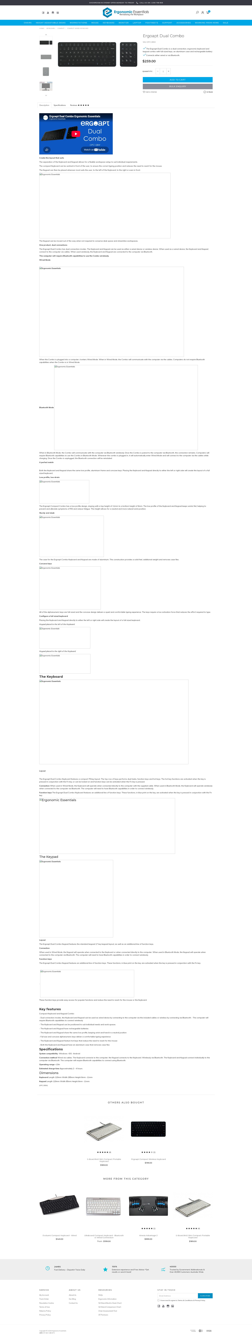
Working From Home (207, 23)
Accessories (184, 23)
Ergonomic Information (107, 1299)
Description (44, 105)
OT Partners (103, 1315)
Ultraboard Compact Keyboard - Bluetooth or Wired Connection (104, 1236)
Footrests (151, 23)
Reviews (74, 105)
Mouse (95, 23)
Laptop (137, 23)
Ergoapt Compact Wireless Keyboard (148, 1159)
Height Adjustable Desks (51, 23)
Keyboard (108, 23)
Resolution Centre (46, 1303)
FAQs (100, 1295)
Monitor (124, 23)
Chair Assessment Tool (107, 1311)
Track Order (44, 1299)
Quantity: (148, 71)
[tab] (44, 105)
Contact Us (73, 1303)
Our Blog (72, 1299)
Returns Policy (45, 1311)
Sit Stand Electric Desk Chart (110, 1303)
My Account (44, 1295)
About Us (72, 1295)
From (104, 1241)
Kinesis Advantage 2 (148, 1235)
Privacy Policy (45, 1315)
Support (167, 23)
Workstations (78, 23)
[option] (98, 55)
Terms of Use (44, 1307)
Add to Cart (178, 79)
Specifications (60, 105)
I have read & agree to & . (182, 1300)
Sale (225, 23)
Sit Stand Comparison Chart (109, 1307)
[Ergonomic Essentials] (126, 12)
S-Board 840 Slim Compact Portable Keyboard (104, 1160)
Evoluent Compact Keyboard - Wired (60, 1235)
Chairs (28, 23)
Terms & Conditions (185, 1300)
